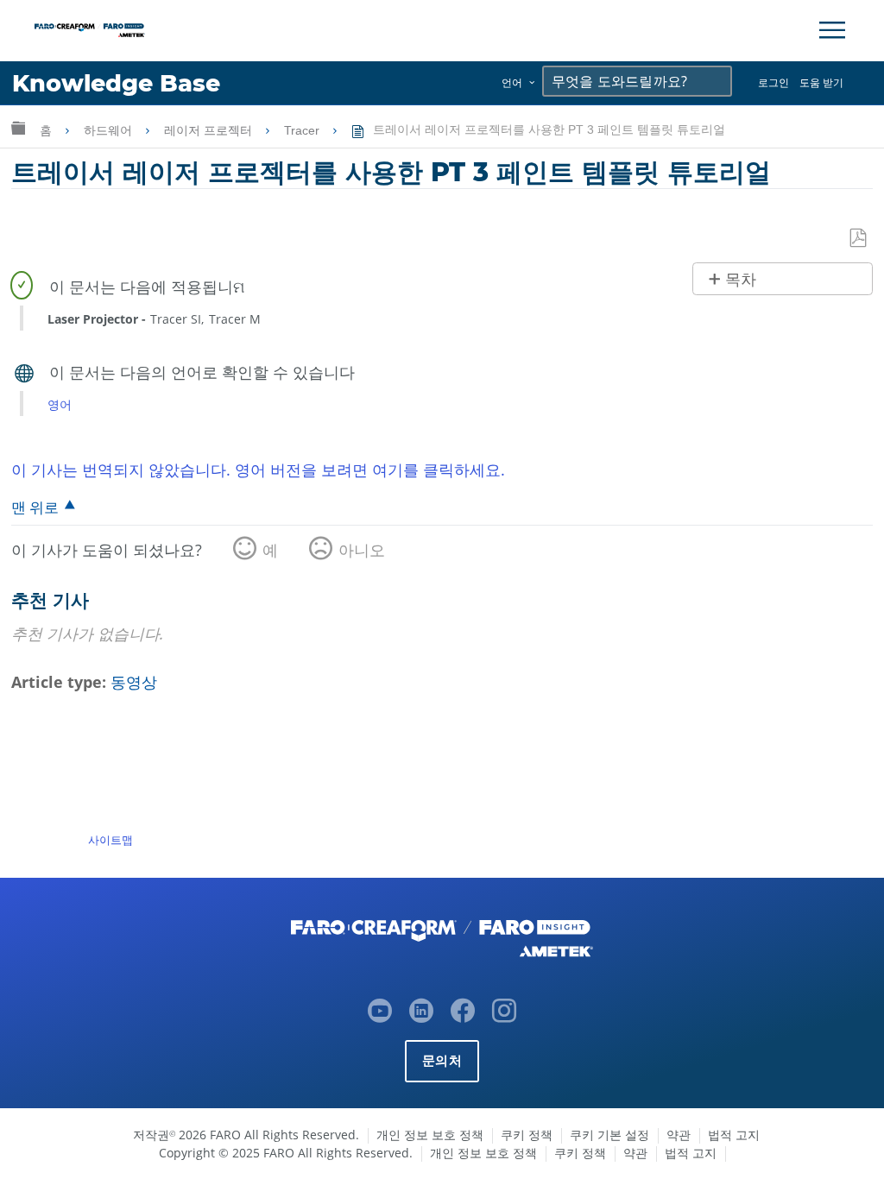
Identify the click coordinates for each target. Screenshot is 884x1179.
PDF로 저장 (859, 238)
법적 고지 (734, 1134)
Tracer (303, 130)
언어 (512, 82)
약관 (678, 1134)
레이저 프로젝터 (210, 130)
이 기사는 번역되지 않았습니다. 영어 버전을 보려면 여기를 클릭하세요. (258, 469)
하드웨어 (110, 130)
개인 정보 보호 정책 (429, 1134)
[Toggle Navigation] (832, 30)
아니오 (361, 549)
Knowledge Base (116, 83)
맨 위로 (35, 507)
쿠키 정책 (526, 1134)
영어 (59, 404)
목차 (740, 279)
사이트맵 (110, 840)
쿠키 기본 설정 (609, 1134)
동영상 (133, 681)
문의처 (442, 1060)
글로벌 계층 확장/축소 (18, 127)
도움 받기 (821, 82)
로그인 (773, 82)
